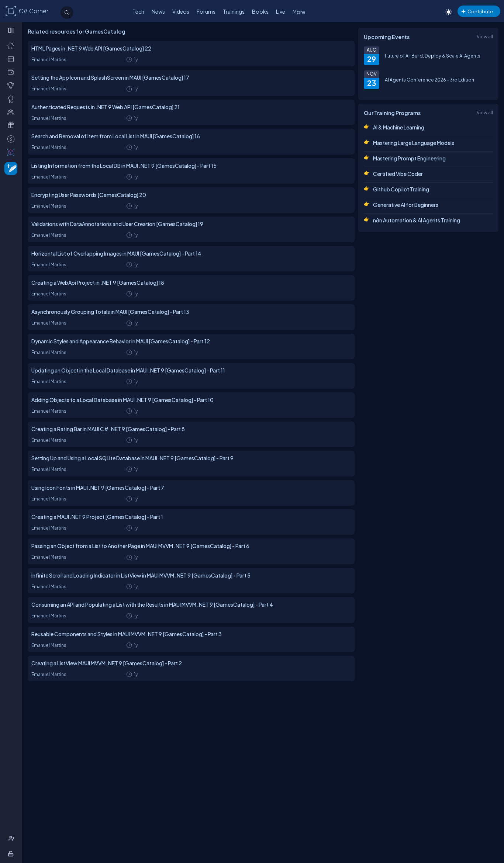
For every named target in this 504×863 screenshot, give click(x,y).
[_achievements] (12, 98)
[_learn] (12, 85)
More (299, 11)
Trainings (234, 11)
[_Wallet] (12, 72)
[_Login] (12, 853)
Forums (206, 11)
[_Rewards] (12, 138)
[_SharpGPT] (12, 152)
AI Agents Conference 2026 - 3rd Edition (429, 80)
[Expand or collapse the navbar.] (11, 30)
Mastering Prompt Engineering (409, 158)
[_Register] (12, 838)
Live (280, 11)
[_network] (12, 111)
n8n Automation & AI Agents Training (416, 220)
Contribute (480, 11)
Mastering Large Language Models (413, 142)
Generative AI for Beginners (405, 204)
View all (485, 36)
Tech (138, 11)
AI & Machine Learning (398, 127)
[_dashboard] (12, 58)
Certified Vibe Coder (398, 173)
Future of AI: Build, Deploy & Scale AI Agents (432, 56)
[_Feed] (12, 45)
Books (260, 11)
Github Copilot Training (401, 189)
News (158, 11)
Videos (180, 11)
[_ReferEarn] (12, 125)
